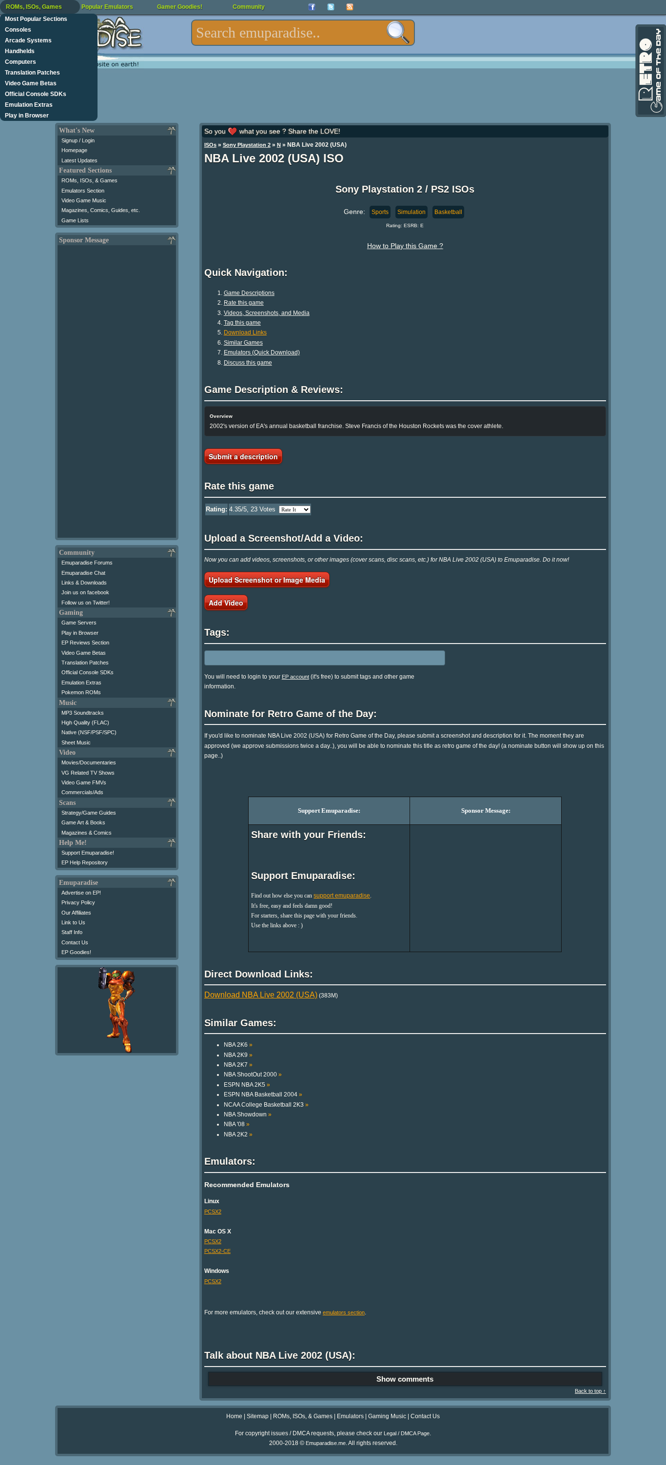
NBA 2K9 (238, 1055)
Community (249, 6)
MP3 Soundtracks (82, 713)
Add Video (226, 602)
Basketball (448, 212)
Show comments (404, 1379)
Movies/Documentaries (88, 762)
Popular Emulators (107, 6)
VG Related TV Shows (88, 773)
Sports (380, 212)
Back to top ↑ (590, 1391)
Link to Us (73, 922)
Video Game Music (83, 200)
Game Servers (79, 622)
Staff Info (71, 932)
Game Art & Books (83, 822)
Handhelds (20, 51)
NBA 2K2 (238, 1134)
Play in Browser (27, 115)
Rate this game (244, 302)
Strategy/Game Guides (88, 813)
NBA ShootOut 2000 (253, 1074)
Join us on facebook (85, 592)
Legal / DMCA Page (407, 1433)
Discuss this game (248, 362)
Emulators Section (82, 191)
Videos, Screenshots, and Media (267, 313)
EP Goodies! (76, 952)
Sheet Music (76, 742)
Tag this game (242, 322)
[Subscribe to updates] (349, 7)
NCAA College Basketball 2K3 (266, 1104)
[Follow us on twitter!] (330, 7)
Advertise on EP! (81, 893)
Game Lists (75, 220)
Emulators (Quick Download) (262, 352)
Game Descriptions (249, 293)
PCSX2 (212, 1211)
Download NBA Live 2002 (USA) (260, 995)
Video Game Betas (31, 83)
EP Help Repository (84, 862)
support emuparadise (341, 895)
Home (234, 1416)
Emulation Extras (29, 104)
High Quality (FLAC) (85, 722)
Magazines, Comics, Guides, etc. (100, 210)
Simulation (411, 212)
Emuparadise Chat (83, 573)
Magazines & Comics (86, 833)
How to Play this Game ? (405, 246)
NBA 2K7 (238, 1064)
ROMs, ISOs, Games (34, 6)
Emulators (350, 1416)
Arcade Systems (28, 40)
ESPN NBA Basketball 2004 (263, 1094)
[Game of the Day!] (650, 70)
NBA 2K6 (238, 1044)
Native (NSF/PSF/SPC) (89, 732)
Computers (20, 62)
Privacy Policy (78, 902)
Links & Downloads (84, 583)
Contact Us (74, 942)
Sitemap (258, 1416)
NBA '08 (237, 1124)
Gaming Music (387, 1416)
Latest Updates (79, 160)
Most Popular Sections (36, 19)
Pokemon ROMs (81, 692)
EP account (295, 677)
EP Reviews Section (85, 642)
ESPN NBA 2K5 (247, 1084)
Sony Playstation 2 (247, 145)
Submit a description (243, 456)
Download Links (245, 332)
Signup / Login (78, 140)
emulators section (344, 1312)
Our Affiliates (76, 913)
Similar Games (243, 342)
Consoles (18, 29)
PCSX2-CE (217, 1251)
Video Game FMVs (83, 782)
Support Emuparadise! (87, 853)
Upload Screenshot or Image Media (267, 580)
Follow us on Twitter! (85, 603)
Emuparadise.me (326, 1443)
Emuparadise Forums (87, 563)
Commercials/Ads (82, 792)
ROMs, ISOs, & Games (89, 180)
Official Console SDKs (35, 94)
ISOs (210, 145)
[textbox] (303, 33)
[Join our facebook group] (311, 7)
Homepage (74, 150)
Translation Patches (32, 72)
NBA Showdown (248, 1114)
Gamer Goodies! (179, 6)
